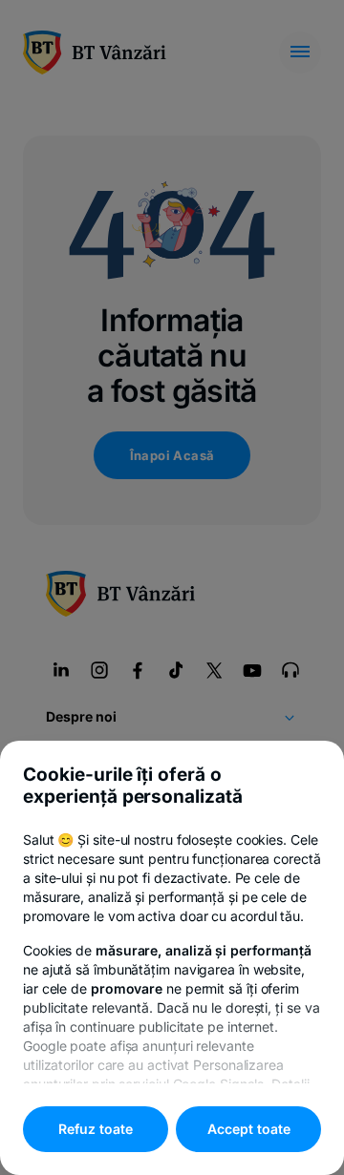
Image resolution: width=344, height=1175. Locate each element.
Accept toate (248, 1129)
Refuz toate (95, 1129)
